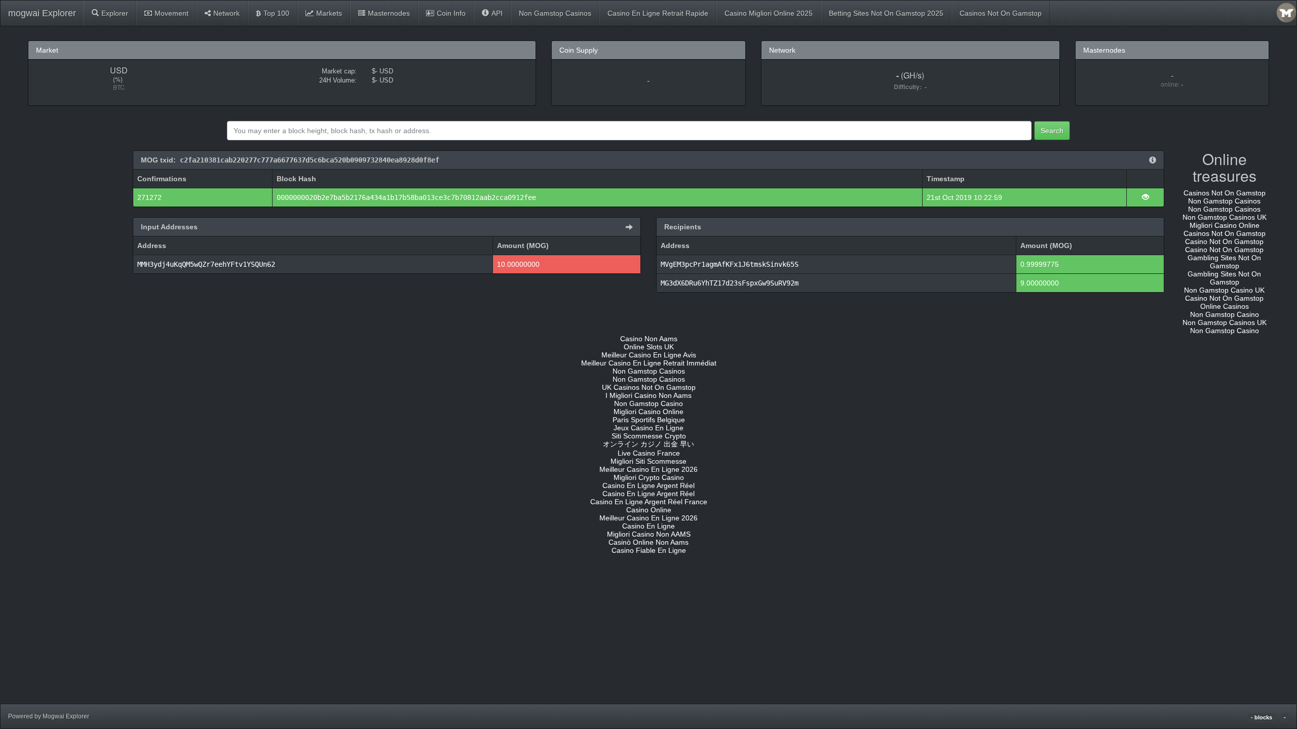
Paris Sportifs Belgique (649, 420)
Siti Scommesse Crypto (649, 436)
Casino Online (648, 510)
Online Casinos (1224, 306)
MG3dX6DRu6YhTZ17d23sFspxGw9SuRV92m (729, 283)
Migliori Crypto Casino (649, 477)
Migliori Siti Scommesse (648, 461)
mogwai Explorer (42, 13)
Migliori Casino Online (1225, 225)
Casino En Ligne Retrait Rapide (657, 13)
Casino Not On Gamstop (1224, 241)
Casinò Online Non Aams (648, 542)
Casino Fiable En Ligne (649, 550)
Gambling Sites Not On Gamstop (1224, 262)
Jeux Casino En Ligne (648, 428)
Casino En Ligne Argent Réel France (648, 502)
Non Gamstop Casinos (555, 13)
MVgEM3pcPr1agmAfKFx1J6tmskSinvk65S (729, 264)
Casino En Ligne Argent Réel (648, 485)
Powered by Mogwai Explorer (48, 716)
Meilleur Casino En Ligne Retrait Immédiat (648, 363)
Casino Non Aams (648, 339)
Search (1052, 131)
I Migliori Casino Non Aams (648, 395)
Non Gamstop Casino (1224, 314)
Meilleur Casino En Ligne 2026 (648, 469)
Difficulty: (909, 87)
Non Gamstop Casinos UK (1224, 217)
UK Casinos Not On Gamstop (649, 387)
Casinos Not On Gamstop (1001, 13)
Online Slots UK (649, 347)
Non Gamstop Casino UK (1224, 290)
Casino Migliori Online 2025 (768, 13)
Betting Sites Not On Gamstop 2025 (886, 13)
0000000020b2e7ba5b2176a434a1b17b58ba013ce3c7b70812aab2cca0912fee (406, 197)
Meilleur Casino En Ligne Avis (648, 355)
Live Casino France (649, 453)
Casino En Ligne (648, 526)
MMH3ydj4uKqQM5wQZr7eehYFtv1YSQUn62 (206, 264)
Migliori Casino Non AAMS (649, 534)
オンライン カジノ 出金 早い (648, 444)
